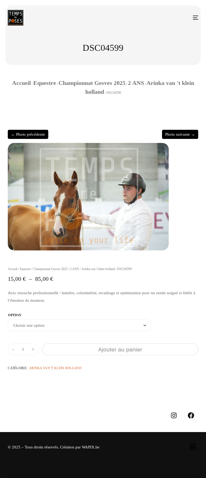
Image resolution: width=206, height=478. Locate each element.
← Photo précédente (28, 134)
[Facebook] (191, 415)
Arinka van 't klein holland (98, 269)
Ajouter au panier (120, 349)
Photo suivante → (180, 134)
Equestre (44, 83)
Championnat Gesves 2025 (92, 83)
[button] (192, 447)
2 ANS (136, 83)
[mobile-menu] (190, 18)
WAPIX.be (91, 447)
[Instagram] (174, 415)
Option (14, 315)
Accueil (21, 83)
